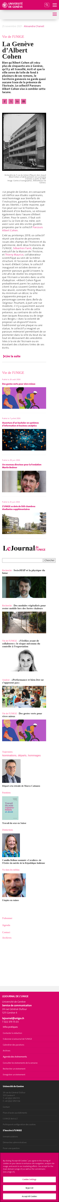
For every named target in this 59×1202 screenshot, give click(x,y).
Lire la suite (12, 356)
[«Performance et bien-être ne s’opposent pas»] (24, 696)
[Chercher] (47, 5)
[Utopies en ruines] (24, 885)
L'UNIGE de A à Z (10, 1118)
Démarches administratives (15, 1142)
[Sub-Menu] (54, 14)
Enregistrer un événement (14, 1074)
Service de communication (17, 1005)
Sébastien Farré (22, 248)
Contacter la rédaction (12, 1033)
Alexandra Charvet (34, 26)
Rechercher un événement (14, 1068)
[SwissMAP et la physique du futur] (24, 587)
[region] (29, 1177)
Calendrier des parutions (13, 1044)
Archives (6, 1050)
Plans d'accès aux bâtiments (15, 1112)
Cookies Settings (29, 1179)
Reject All (29, 1188)
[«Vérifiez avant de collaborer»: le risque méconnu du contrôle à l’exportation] (24, 660)
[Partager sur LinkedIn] (17, 101)
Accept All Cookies (29, 1196)
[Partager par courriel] (23, 101)
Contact (6, 1107)
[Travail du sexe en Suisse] (24, 808)
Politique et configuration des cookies (19, 1124)
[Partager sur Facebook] (5, 101)
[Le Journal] (24, 548)
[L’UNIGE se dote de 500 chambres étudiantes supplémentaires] (2, 638)
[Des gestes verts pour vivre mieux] (24, 730)
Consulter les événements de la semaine (20, 1063)
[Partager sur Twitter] (11, 101)
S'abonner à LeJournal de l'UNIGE (17, 1039)
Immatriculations (10, 1136)
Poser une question (11, 1148)
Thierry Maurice (14, 254)
